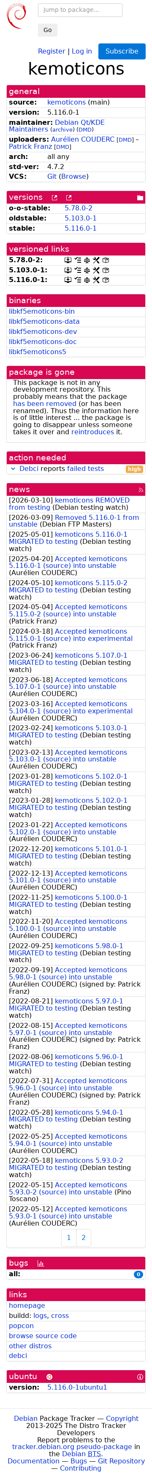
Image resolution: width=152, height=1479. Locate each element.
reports (80, 469)
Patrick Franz (30, 147)
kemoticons (66, 102)
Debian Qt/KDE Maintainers (57, 126)
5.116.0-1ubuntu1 (77, 1387)
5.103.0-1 (81, 218)
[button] (13, 469)
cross (60, 1316)
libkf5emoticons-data (44, 321)
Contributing (80, 1468)
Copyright (122, 1418)
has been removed (44, 404)
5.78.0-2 (78, 208)
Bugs (79, 1461)
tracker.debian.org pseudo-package (72, 1447)
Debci (28, 469)
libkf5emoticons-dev (43, 332)
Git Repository (121, 1461)
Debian (26, 1418)
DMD (85, 129)
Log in (82, 51)
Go (47, 30)
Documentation (34, 1461)
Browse (73, 176)
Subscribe (122, 51)
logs (40, 1316)
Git (52, 176)
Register (51, 51)
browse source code (43, 1336)
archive (62, 129)
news (19, 489)
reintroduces (92, 432)
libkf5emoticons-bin (42, 311)
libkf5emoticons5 (37, 352)
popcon (21, 1326)
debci (18, 1356)
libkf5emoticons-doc (43, 342)
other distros (30, 1346)
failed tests (85, 469)
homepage (27, 1306)
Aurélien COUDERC (82, 139)
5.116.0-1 (81, 228)
